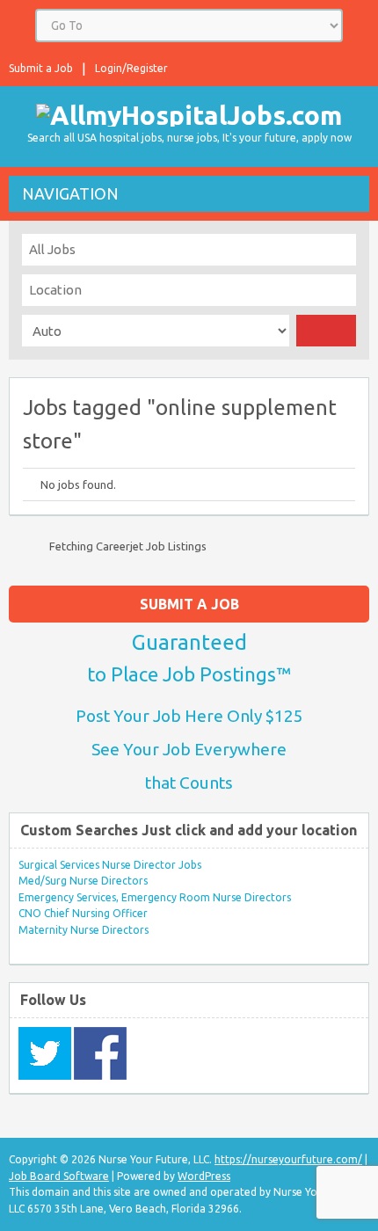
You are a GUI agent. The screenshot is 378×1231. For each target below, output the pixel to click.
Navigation (70, 193)
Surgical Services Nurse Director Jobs (109, 864)
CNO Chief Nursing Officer (83, 913)
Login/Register (131, 68)
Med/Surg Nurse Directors (83, 880)
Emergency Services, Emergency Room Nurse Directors (154, 897)
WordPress (204, 1176)
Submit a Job (41, 68)
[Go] (326, 330)
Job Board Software (59, 1176)
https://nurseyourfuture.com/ (288, 1159)
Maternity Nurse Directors (83, 930)
